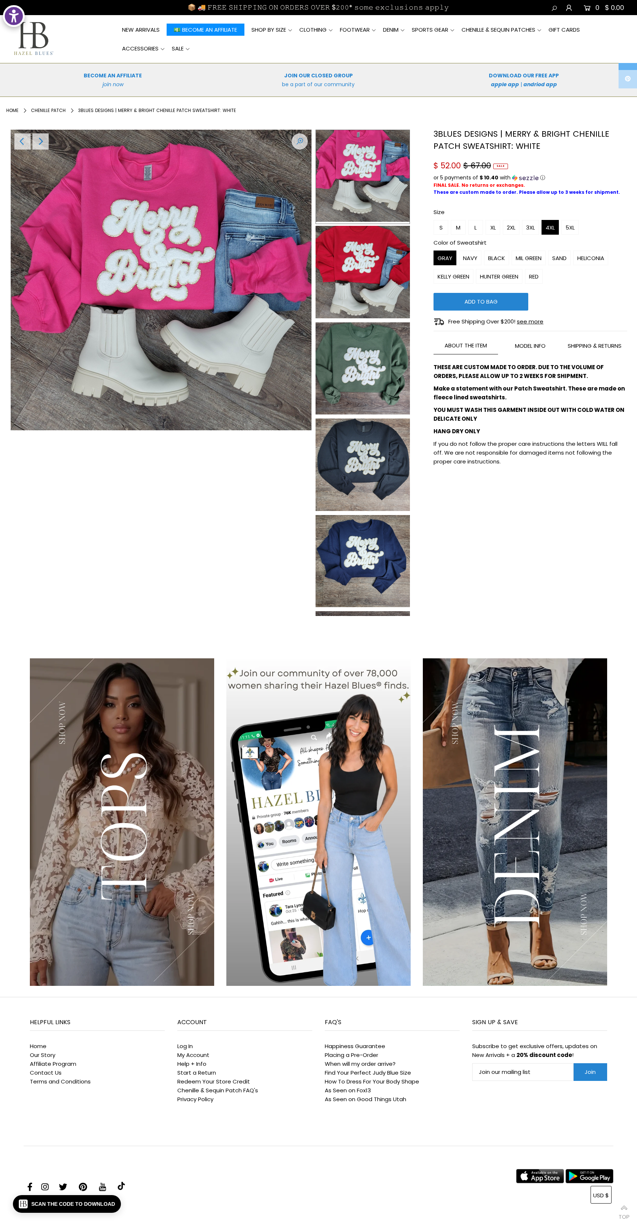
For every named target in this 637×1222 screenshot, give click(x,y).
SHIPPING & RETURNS (595, 346)
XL (493, 227)
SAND (559, 258)
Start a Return (196, 1072)
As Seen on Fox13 (348, 1090)
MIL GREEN (529, 258)
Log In (185, 1046)
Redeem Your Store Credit (213, 1081)
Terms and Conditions (60, 1081)
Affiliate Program (53, 1064)
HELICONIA (590, 258)
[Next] (40, 141)
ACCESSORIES (140, 48)
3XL (530, 227)
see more (530, 321)
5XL (570, 227)
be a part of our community (318, 84)
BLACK (496, 258)
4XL (550, 227)
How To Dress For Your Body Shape (372, 1081)
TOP (624, 1214)
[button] (530, 178)
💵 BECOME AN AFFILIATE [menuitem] (205, 30)
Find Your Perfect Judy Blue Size (368, 1072)
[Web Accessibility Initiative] (14, 16)
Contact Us (46, 1072)
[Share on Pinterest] (628, 79)
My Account (193, 1055)
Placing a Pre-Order (351, 1055)
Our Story (42, 1055)
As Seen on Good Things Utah (365, 1099)
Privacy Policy (195, 1099)
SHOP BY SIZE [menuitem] (268, 30)
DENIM (390, 30)
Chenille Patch (48, 110)
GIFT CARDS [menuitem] (564, 30)
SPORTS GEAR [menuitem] (430, 30)
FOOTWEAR (355, 30)
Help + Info (191, 1064)
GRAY (445, 258)
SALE (178, 48)
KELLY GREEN (453, 276)
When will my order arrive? (360, 1064)
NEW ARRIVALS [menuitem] (141, 30)
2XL (511, 227)
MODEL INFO (530, 346)
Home (12, 110)
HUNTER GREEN (499, 276)
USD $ (601, 1195)
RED (534, 276)
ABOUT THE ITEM (466, 345)
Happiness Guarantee (355, 1046)
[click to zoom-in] (300, 141)
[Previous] (22, 141)
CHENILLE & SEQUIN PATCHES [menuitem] (498, 30)
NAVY (470, 258)
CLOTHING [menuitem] (313, 30)
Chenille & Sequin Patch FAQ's (217, 1090)
